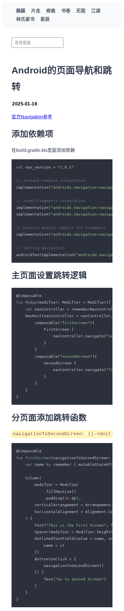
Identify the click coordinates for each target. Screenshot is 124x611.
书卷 (65, 10)
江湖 (95, 10)
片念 (35, 10)
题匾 (20, 10)
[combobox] (37, 42)
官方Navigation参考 (32, 116)
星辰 (45, 19)
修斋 (50, 10)
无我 (80, 10)
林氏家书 (25, 19)
